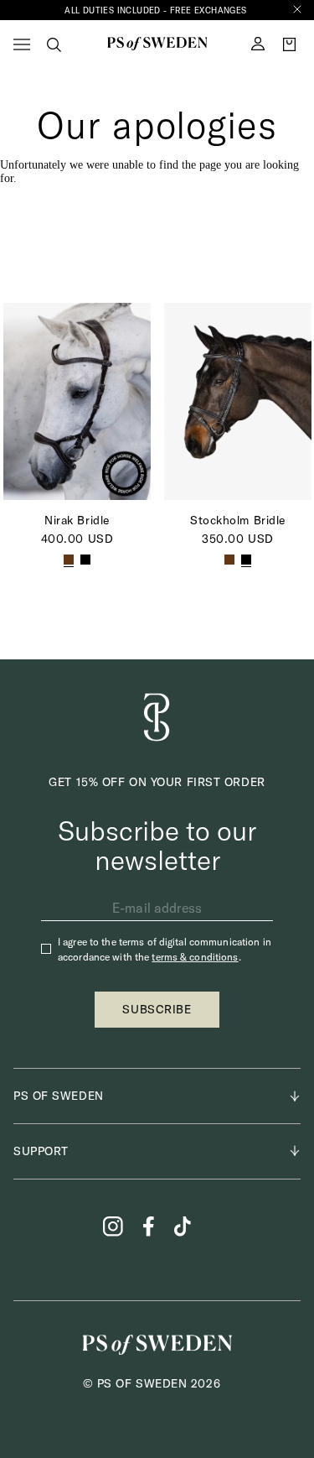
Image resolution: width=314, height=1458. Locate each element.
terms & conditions (195, 956)
